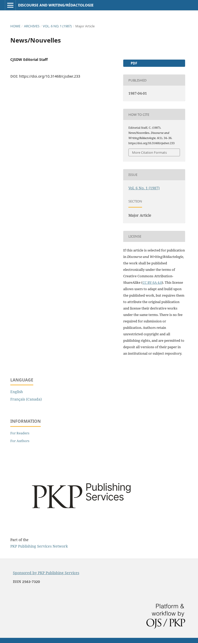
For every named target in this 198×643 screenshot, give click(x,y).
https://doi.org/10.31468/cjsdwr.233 (49, 76)
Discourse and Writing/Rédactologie (56, 5)
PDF (133, 63)
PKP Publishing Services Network (39, 546)
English (16, 391)
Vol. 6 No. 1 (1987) (57, 26)
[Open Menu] (10, 5)
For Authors (19, 440)
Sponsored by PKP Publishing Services (46, 572)
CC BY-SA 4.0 (152, 282)
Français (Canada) (26, 399)
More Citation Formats (149, 152)
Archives (31, 26)
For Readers (19, 433)
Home (15, 26)
